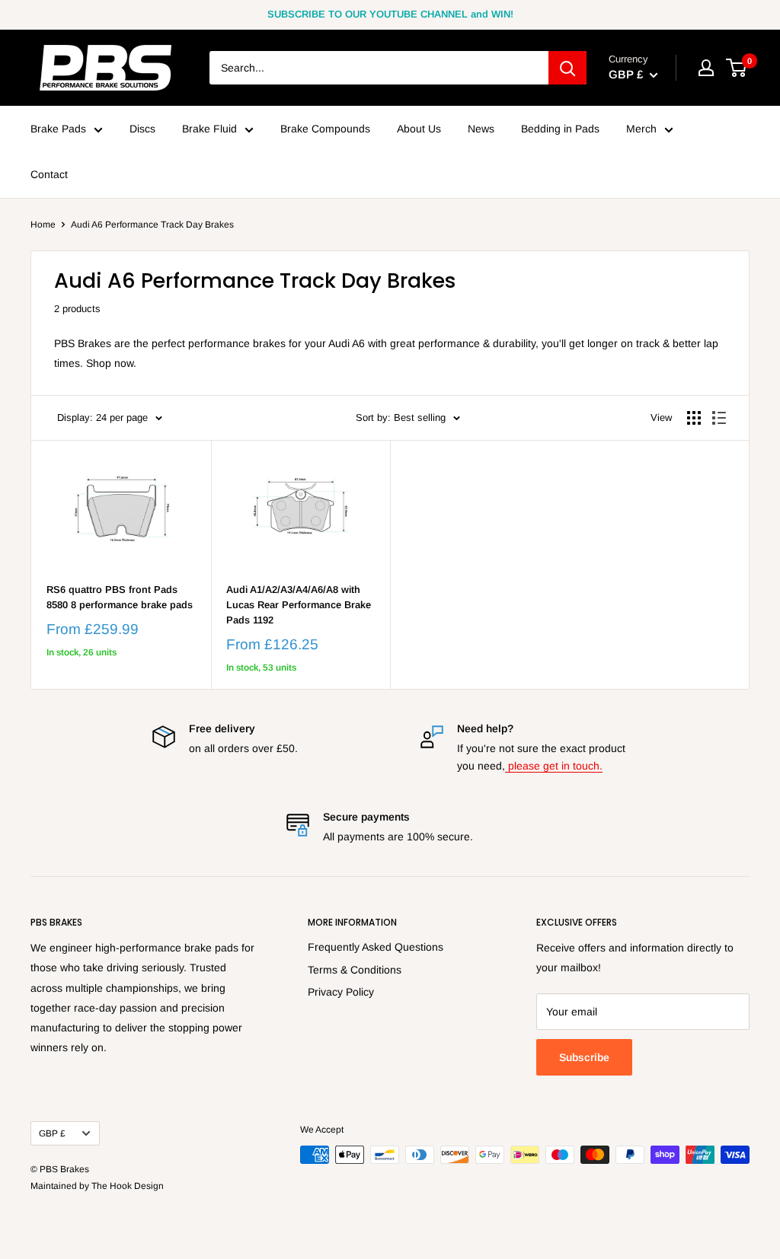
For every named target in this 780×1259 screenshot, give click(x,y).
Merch (641, 129)
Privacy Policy (341, 992)
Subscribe (584, 1057)
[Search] (567, 67)
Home (43, 224)
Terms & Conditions (354, 970)
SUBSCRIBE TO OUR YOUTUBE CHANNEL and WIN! (390, 14)
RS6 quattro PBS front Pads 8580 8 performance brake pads (119, 597)
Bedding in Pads (560, 129)
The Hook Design (127, 1186)
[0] (736, 68)
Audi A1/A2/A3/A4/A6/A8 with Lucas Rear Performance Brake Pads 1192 (298, 605)
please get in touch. (554, 766)
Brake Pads (58, 129)
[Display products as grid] (694, 418)
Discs (142, 129)
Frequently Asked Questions (375, 947)
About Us (419, 129)
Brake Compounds (325, 129)
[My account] (706, 67)
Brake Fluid (209, 129)
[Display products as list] (719, 418)
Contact (49, 174)
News (481, 129)
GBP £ (52, 1133)
